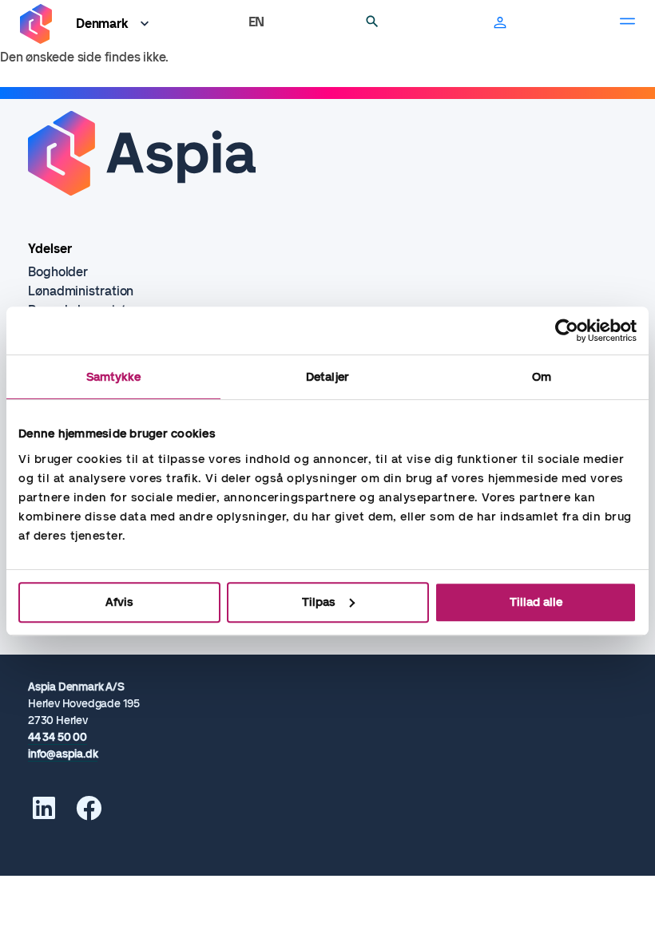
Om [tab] (541, 377)
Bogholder (58, 271)
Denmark (102, 23)
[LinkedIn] (44, 813)
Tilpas (318, 602)
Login (500, 24)
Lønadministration (80, 291)
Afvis (119, 602)
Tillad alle (536, 602)
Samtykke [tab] (113, 377)
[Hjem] (36, 24)
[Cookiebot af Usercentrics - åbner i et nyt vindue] (567, 330)
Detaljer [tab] (327, 377)
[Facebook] (88, 813)
